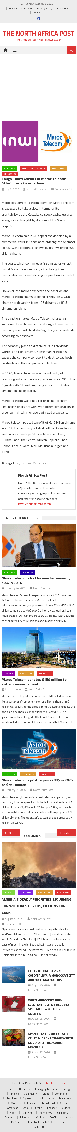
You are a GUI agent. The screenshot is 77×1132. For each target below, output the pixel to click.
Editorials (25, 1117)
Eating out (27, 1113)
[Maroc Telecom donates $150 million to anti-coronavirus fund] (39, 647)
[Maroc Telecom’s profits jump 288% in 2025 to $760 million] (39, 749)
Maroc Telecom (42, 463)
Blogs (46, 1094)
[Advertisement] (38, 84)
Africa (63, 1103)
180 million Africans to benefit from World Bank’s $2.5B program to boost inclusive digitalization (13, 833)
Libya (51, 1098)
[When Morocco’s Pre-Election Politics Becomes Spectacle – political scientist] (13, 1004)
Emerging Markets (33, 168)
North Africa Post (36, 189)
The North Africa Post (20, 8)
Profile (53, 1117)
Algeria (8, 893)
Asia (26, 1108)
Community (30, 1094)
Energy (66, 1089)
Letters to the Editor (37, 1122)
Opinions (62, 1113)
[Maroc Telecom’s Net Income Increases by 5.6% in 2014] (39, 545)
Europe (38, 1108)
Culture (66, 1108)
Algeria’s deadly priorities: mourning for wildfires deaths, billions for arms (36, 906)
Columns (32, 835)
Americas (12, 1108)
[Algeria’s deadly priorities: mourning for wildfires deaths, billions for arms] (39, 865)
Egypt (39, 1098)
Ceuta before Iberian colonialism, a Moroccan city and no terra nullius (51, 975)
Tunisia (31, 1103)
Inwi (16, 463)
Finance (8, 674)
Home (10, 1089)
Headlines (58, 168)
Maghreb (63, 893)
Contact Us (39, 12)
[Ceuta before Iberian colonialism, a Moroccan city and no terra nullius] (13, 974)
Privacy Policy (44, 8)
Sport (13, 1113)
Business (9, 168)
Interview (67, 1117)
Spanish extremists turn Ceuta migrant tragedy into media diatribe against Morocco (50, 1040)
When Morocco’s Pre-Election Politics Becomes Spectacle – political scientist (49, 1007)
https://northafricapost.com (35, 504)
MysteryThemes (55, 1083)
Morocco (10, 174)
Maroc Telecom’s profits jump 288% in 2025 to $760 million (37, 782)
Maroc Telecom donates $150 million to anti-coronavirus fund (34, 682)
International (47, 1103)
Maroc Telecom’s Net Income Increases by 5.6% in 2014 (36, 580)
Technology (45, 1113)
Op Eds (40, 1117)
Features (27, 572)
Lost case (26, 463)
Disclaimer (63, 8)
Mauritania (65, 1098)
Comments (61, 1094)
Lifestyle (52, 1108)
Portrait (15, 1122)
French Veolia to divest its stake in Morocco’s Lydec (68, 833)
